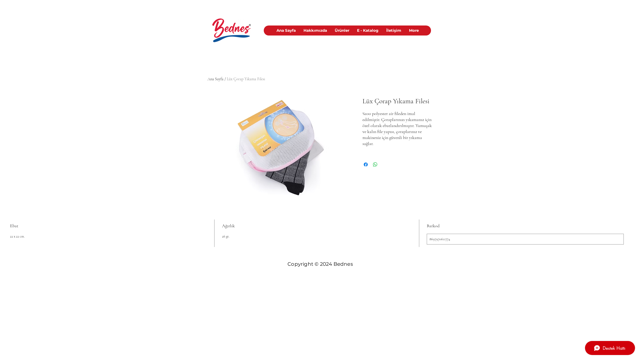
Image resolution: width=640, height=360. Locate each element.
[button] (342, 31)
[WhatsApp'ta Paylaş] (375, 165)
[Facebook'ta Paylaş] (366, 165)
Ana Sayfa (216, 79)
